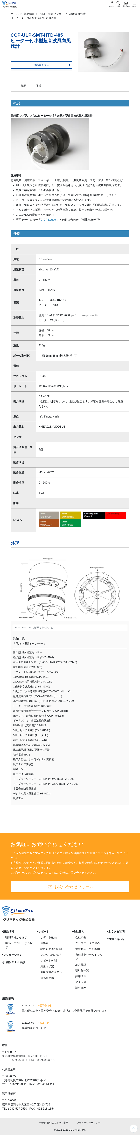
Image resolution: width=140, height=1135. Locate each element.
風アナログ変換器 (23, 764)
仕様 (38, 85)
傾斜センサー (21, 769)
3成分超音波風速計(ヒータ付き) (31, 735)
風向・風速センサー (52, 13)
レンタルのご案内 (51, 954)
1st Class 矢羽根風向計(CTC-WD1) (33, 681)
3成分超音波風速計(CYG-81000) (31, 730)
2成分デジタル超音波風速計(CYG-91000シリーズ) (42, 691)
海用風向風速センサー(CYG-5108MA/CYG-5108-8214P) (45, 662)
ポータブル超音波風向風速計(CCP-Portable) (38, 715)
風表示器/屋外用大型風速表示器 (31, 749)
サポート (43, 931)
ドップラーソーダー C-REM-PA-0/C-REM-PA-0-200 (43, 778)
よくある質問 (116, 931)
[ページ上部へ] (133, 1128)
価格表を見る (41, 64)
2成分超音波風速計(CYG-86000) (31, 686)
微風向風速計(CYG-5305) (27, 667)
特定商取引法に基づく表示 (53, 1122)
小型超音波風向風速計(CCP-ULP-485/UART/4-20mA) (43, 701)
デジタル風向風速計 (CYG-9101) (32, 793)
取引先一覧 (82, 970)
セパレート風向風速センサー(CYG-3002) (36, 671)
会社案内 (78, 931)
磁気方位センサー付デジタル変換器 (33, 759)
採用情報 (80, 976)
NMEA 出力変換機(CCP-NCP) (30, 725)
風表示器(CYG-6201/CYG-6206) (31, 744)
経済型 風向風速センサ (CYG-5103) (33, 657)
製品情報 (29, 13)
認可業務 (80, 987)
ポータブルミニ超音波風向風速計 (32, 720)
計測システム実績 (14, 962)
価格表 (44, 943)
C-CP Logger (49, 219)
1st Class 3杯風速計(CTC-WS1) (31, 676)
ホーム (15, 13)
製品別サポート (49, 977)
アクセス (80, 982)
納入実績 (80, 964)
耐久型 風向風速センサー (27, 652)
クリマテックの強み (87, 943)
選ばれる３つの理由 (87, 948)
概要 (23, 85)
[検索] (123, 628)
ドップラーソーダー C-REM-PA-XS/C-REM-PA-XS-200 (45, 783)
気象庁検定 (47, 966)
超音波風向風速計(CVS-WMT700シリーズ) (37, 696)
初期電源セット (22, 754)
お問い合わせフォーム (73, 887)
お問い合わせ (116, 939)
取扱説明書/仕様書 (51, 948)
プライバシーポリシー (89, 1122)
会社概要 (80, 937)
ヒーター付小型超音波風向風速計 (32, 706)
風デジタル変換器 (23, 774)
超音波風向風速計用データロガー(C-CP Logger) (40, 710)
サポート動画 (48, 937)
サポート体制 (48, 960)
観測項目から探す (16, 937)
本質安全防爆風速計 (24, 788)
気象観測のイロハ (51, 972)
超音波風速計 (77, 13)
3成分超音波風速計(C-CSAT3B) (31, 739)
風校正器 (18, 798)
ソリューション (12, 954)
